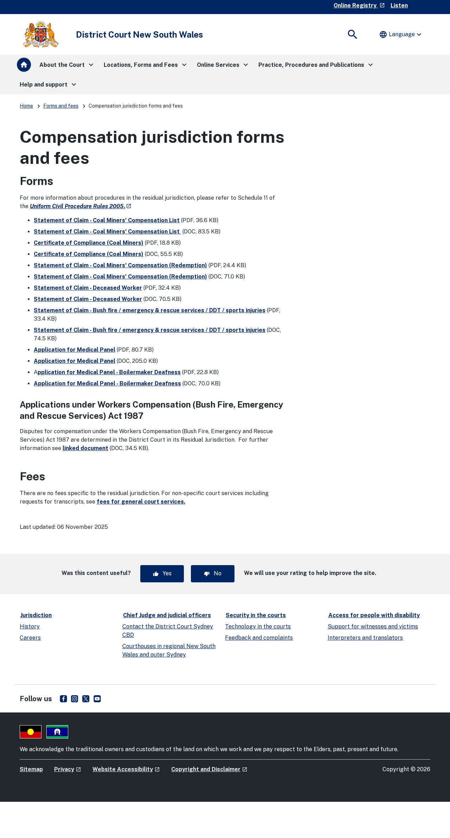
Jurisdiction (36, 615)
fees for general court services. (141, 501)
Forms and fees (60, 106)
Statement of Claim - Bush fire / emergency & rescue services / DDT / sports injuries (149, 310)
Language (401, 34)
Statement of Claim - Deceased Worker (88, 287)
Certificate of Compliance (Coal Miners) (88, 242)
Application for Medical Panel (74, 349)
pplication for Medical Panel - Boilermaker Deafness (109, 372)
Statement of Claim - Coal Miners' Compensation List (107, 220)
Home (26, 106)
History (30, 626)
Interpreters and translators (365, 637)
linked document (85, 448)
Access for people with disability (374, 615)
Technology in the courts (258, 626)
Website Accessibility (126, 769)
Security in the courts (256, 615)
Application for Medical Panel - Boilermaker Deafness (107, 383)
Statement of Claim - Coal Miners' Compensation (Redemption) (120, 265)
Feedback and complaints (259, 637)
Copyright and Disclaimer (209, 769)
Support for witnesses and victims (373, 626)
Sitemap (31, 769)
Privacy (67, 769)
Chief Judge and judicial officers (167, 615)
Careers (30, 637)
